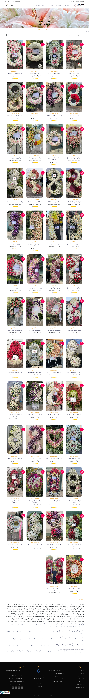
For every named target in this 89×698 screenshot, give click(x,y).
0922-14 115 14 (44, 24)
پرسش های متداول (58, 673)
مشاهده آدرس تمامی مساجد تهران (55, 670)
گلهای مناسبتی (79, 684)
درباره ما (43, 5)
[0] (6, 6)
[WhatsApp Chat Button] (7, 693)
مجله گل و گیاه (51, 5)
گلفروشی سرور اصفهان (37, 681)
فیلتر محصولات (10, 35)
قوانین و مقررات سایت (57, 681)
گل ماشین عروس (78, 687)
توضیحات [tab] (80, 600)
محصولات (59, 5)
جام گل (80, 673)
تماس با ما (37, 5)
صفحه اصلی (66, 5)
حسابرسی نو (39, 683)
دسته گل (80, 679)
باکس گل (80, 676)
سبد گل (80, 682)
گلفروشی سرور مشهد (38, 678)
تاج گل (80, 670)
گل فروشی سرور (43, 695)
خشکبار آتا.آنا (39, 686)
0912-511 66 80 (44, 21)
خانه (51, 29)
